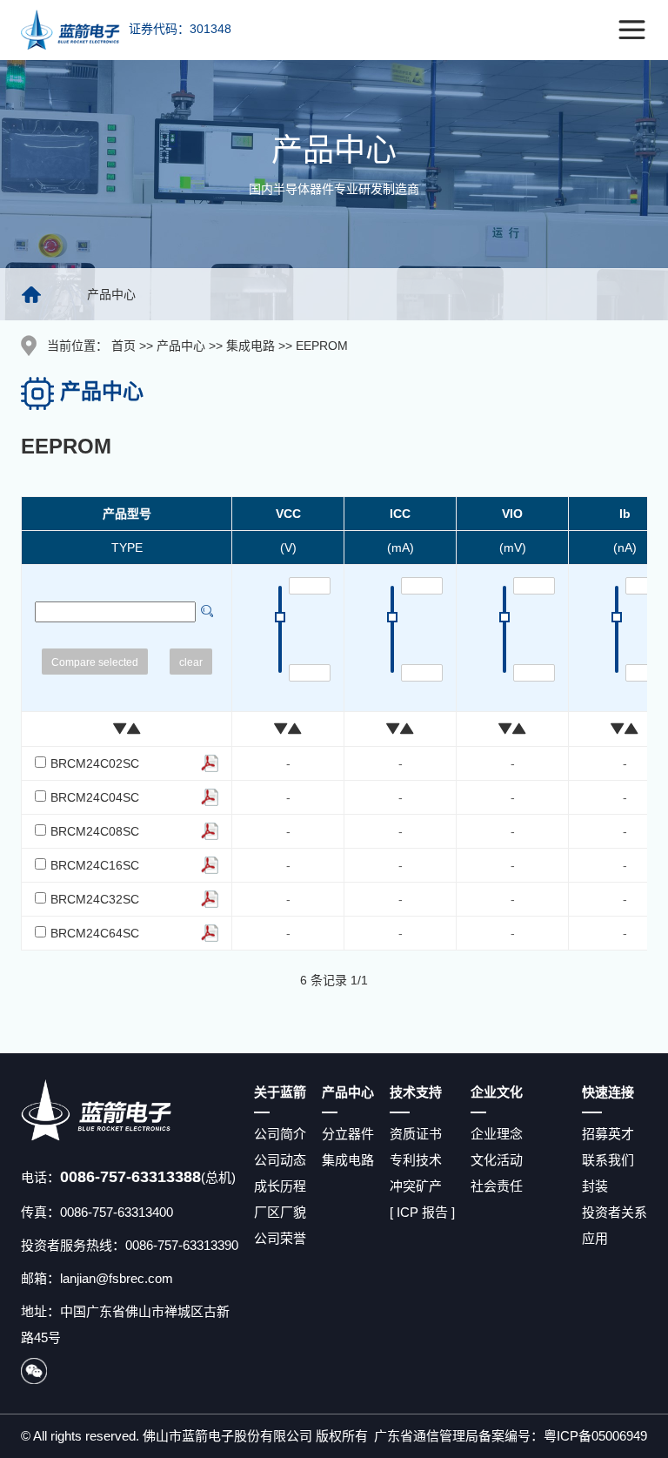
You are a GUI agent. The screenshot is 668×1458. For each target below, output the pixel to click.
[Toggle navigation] (632, 30)
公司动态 (280, 1159)
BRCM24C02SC (94, 763)
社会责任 (497, 1186)
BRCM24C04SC (94, 797)
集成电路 (250, 346)
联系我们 (608, 1159)
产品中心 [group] (111, 294)
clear (191, 662)
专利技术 (416, 1159)
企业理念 (497, 1133)
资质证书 (416, 1133)
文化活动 (497, 1159)
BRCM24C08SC (94, 831)
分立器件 (348, 1133)
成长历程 (280, 1186)
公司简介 (280, 1133)
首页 (123, 346)
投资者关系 (614, 1212)
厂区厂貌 (280, 1212)
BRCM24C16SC (94, 865)
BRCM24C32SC (94, 899)
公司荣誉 (280, 1238)
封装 (595, 1186)
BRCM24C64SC (94, 933)
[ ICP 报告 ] (422, 1212)
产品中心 (181, 346)
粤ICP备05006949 (595, 1435)
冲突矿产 (416, 1186)
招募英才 (608, 1133)
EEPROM (322, 346)
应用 (595, 1238)
